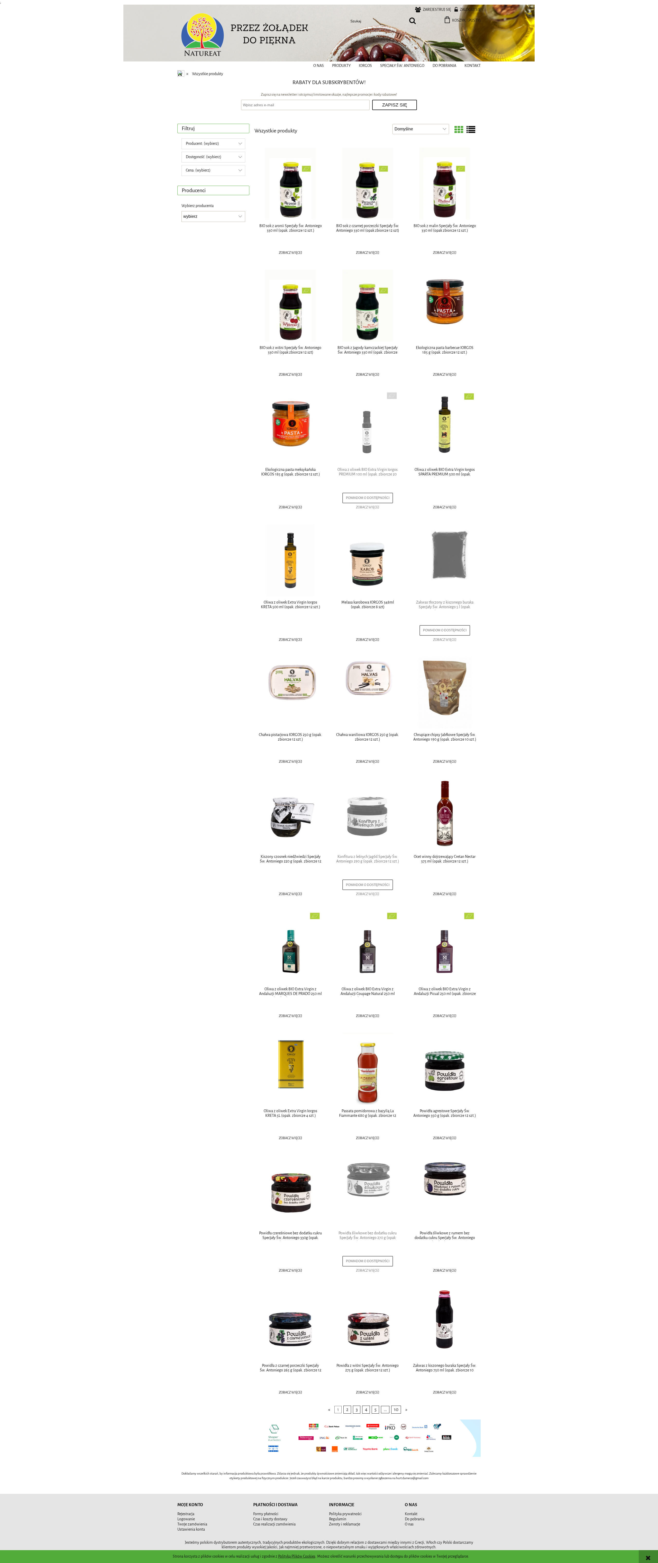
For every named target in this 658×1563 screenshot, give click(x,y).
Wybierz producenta (197, 206)
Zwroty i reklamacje (344, 1524)
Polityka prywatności (345, 1514)
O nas (409, 1524)
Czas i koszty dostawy (270, 1519)
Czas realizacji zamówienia (274, 1524)
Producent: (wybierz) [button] (202, 143)
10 (396, 1410)
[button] (290, 253)
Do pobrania (414, 1519)
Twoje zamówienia (192, 1524)
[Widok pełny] (471, 130)
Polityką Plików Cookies (296, 1556)
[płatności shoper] (367, 1437)
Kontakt (411, 1514)
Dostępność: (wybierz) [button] (203, 157)
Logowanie (186, 1519)
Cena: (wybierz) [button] (198, 170)
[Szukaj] (412, 21)
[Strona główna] (203, 35)
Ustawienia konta (191, 1529)
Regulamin (337, 1519)
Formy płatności (265, 1514)
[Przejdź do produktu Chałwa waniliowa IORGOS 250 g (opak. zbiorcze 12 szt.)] (367, 693)
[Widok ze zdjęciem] (458, 130)
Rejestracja (185, 1514)
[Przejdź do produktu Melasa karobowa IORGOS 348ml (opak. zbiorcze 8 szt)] (367, 560)
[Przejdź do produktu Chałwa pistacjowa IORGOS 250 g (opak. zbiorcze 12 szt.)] (290, 693)
